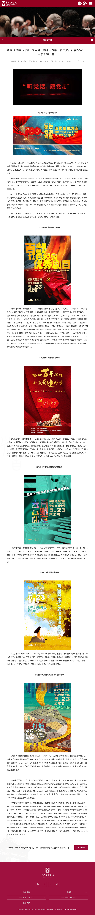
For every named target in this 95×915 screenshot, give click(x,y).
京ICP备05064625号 (70, 909)
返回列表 (81, 847)
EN (80, 3)
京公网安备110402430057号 (55, 909)
